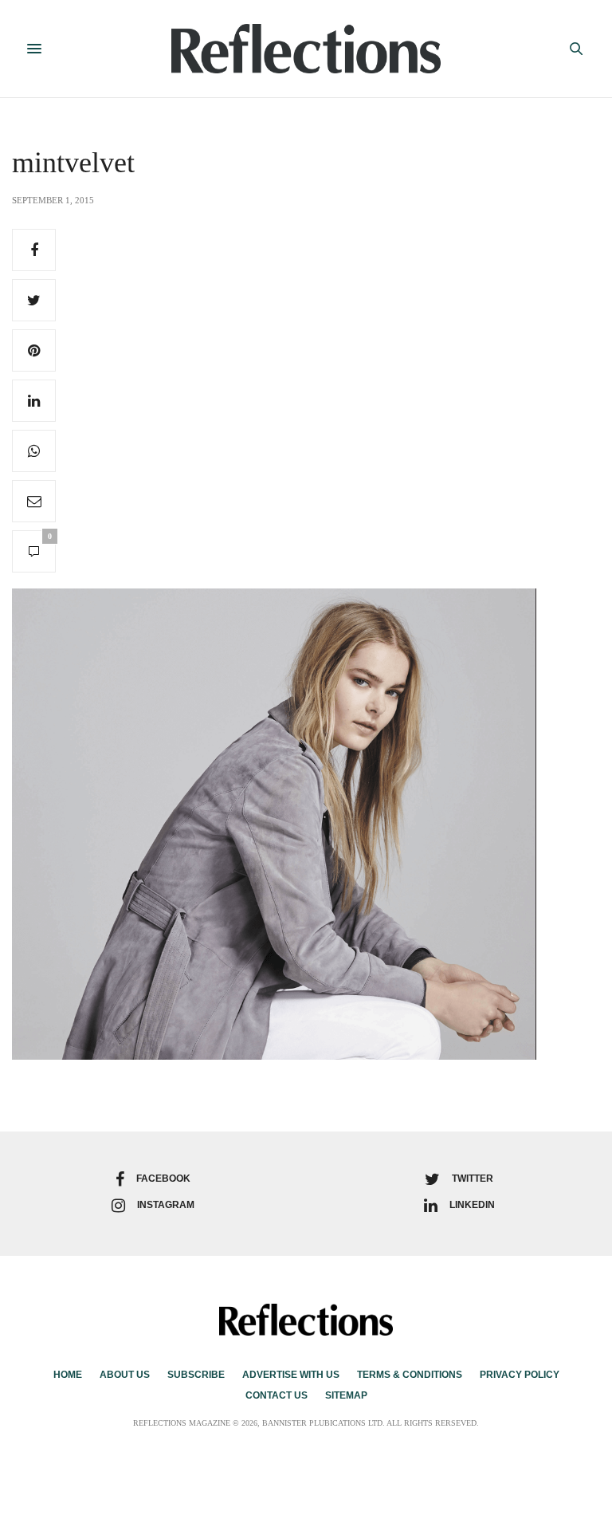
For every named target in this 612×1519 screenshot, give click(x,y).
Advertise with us (290, 1374)
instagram (165, 1204)
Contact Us (276, 1395)
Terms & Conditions (409, 1374)
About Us (125, 1374)
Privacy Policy (519, 1374)
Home (67, 1374)
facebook (163, 1178)
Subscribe (196, 1374)
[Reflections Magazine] (306, 48)
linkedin (472, 1204)
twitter (472, 1178)
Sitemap (346, 1395)
